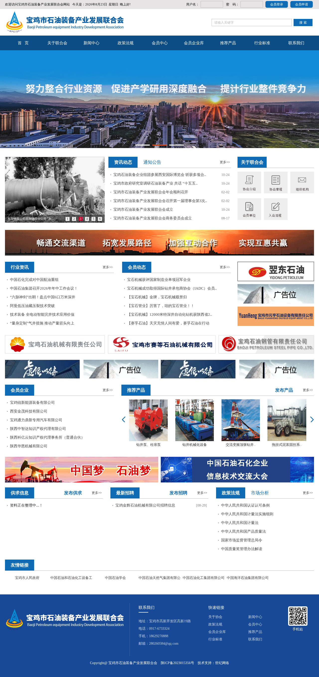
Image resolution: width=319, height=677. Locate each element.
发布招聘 (178, 492)
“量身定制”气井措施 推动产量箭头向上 (42, 323)
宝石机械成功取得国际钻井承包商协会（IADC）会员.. (172, 288)
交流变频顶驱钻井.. (241, 445)
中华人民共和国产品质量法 (243, 531)
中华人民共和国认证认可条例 (245, 505)
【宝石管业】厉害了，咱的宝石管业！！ (160, 306)
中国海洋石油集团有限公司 (248, 578)
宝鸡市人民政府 (27, 578)
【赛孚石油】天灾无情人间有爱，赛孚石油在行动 (168, 323)
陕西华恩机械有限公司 (28, 446)
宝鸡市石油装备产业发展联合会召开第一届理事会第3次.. (160, 201)
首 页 (23, 43)
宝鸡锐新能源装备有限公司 (32, 403)
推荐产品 (228, 43)
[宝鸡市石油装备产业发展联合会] (64, 22)
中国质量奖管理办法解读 (241, 549)
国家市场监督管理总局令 (241, 540)
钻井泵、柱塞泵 (148, 445)
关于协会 (215, 617)
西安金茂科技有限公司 (28, 411)
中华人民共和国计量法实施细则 (247, 514)
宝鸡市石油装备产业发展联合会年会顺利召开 (150, 192)
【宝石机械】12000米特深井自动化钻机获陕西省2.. (169, 314)
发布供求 (73, 492)
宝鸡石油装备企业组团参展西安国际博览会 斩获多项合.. (159, 175)
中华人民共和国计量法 (239, 523)
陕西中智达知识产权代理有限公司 (38, 429)
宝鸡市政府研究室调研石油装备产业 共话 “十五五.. (155, 183)
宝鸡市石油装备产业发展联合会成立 (143, 209)
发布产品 (284, 390)
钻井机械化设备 (194, 445)
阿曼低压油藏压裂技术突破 (32, 306)
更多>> (225, 162)
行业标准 (262, 43)
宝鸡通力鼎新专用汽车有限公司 (36, 420)
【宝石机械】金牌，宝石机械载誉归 (157, 297)
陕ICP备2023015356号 (177, 663)
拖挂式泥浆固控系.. (287, 445)
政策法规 (126, 43)
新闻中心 (91, 43)
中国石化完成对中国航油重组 (34, 280)
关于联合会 (57, 43)
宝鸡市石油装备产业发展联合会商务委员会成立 (152, 218)
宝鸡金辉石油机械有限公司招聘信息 (145, 505)
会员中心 (160, 43)
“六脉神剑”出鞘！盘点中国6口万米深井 (42, 297)
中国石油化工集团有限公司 (204, 578)
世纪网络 (222, 663)
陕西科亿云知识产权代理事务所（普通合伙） (47, 437)
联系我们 (296, 43)
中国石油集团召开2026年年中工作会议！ (44, 288)
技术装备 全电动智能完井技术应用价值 (42, 314)
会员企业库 (194, 43)
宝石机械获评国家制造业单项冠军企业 (159, 280)
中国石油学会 (115, 578)
